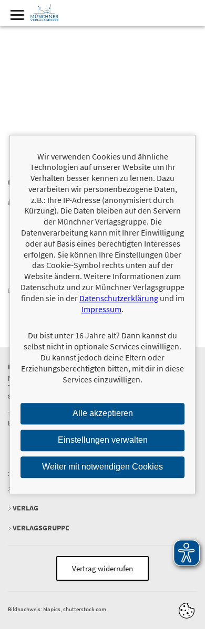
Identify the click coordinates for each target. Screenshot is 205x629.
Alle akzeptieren (103, 413)
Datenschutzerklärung (118, 298)
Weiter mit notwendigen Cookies (102, 466)
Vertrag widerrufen (102, 568)
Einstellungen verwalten (103, 440)
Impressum (101, 309)
